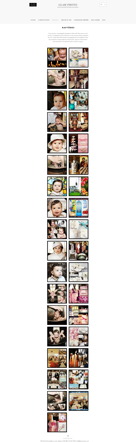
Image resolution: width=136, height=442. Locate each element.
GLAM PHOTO (68, 4)
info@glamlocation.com (82, 441)
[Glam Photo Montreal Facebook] (68, 436)
